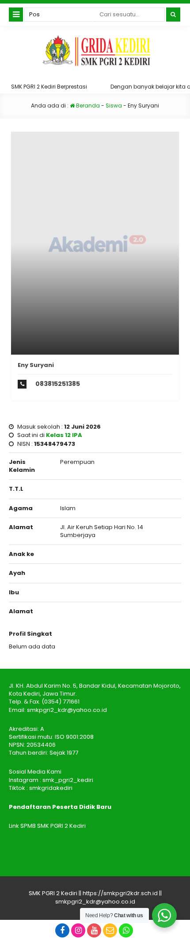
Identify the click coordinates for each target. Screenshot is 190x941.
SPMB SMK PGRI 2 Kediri (53, 826)
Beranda (87, 105)
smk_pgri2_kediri (67, 780)
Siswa (114, 105)
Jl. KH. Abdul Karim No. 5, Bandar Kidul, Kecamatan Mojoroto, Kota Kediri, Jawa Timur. (95, 690)
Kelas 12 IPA (64, 435)
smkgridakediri (50, 788)
